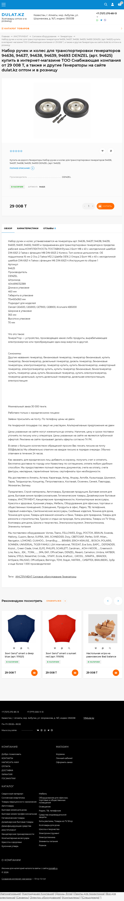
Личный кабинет (64, 758)
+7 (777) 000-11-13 (35, 712)
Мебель (43, 794)
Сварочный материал (12, 794)
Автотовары (8, 806)
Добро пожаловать (11, 754)
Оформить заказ (64, 762)
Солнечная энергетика (13, 798)
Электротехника (47, 837)
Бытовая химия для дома (14, 810)
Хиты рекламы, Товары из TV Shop (56, 821)
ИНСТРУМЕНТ (21, 36)
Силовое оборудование (44, 36)
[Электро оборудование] (45, 897)
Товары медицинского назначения (19, 802)
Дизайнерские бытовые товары (17, 822)
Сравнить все (54, 601)
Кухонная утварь (10, 846)
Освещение (45, 806)
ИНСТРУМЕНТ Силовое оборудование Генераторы (46, 576)
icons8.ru (52, 868)
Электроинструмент (49, 833)
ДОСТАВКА (7, 770)
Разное (42, 845)
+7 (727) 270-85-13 (106, 13)
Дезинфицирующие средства (16, 826)
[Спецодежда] (90, 897)
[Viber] (105, 20)
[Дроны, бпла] (64, 893)
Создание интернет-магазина (16, 879)
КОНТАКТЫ (7, 758)
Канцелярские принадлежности (18, 834)
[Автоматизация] (10, 893)
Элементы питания (48, 841)
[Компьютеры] (71, 897)
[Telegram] (101, 20)
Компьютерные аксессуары (15, 838)
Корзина (60, 754)
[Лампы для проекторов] (89, 893)
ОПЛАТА (6, 766)
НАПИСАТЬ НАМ (10, 762)
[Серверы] (22, 897)
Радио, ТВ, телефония (50, 810)
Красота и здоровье (12, 842)
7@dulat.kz (88, 718)
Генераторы (66, 36)
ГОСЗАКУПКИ (9, 778)
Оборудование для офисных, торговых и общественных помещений (53, 800)
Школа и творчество (49, 829)
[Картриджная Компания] (38, 893)
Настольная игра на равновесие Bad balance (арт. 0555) (101, 656)
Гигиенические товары (13, 818)
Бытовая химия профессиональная (19, 814)
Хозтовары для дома (49, 825)
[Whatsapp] (97, 20)
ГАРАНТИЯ (7, 774)
